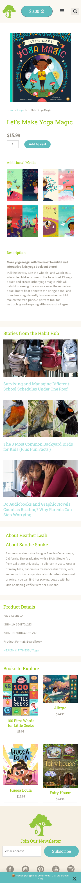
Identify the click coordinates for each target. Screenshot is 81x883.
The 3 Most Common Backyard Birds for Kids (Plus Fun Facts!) (38, 446)
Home (10, 110)
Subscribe (61, 851)
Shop (19, 110)
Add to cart (37, 144)
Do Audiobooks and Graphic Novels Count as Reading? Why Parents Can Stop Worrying (37, 509)
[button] (62, 11)
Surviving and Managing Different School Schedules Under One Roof (36, 386)
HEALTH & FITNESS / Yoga (21, 650)
